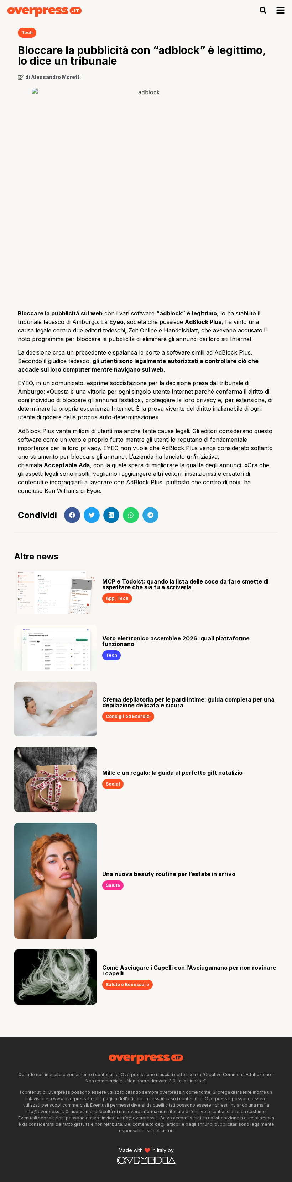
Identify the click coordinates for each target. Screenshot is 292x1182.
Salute (113, 885)
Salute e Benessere (127, 984)
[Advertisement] (146, 247)
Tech (27, 32)
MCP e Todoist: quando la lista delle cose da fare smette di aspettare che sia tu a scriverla (185, 584)
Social (113, 784)
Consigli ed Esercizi (128, 716)
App (110, 598)
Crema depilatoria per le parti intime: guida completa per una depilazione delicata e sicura (188, 702)
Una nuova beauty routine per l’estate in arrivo (168, 874)
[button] (263, 10)
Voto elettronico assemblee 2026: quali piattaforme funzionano (176, 641)
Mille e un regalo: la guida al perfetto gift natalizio (172, 772)
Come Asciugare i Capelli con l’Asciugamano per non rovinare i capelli (189, 970)
